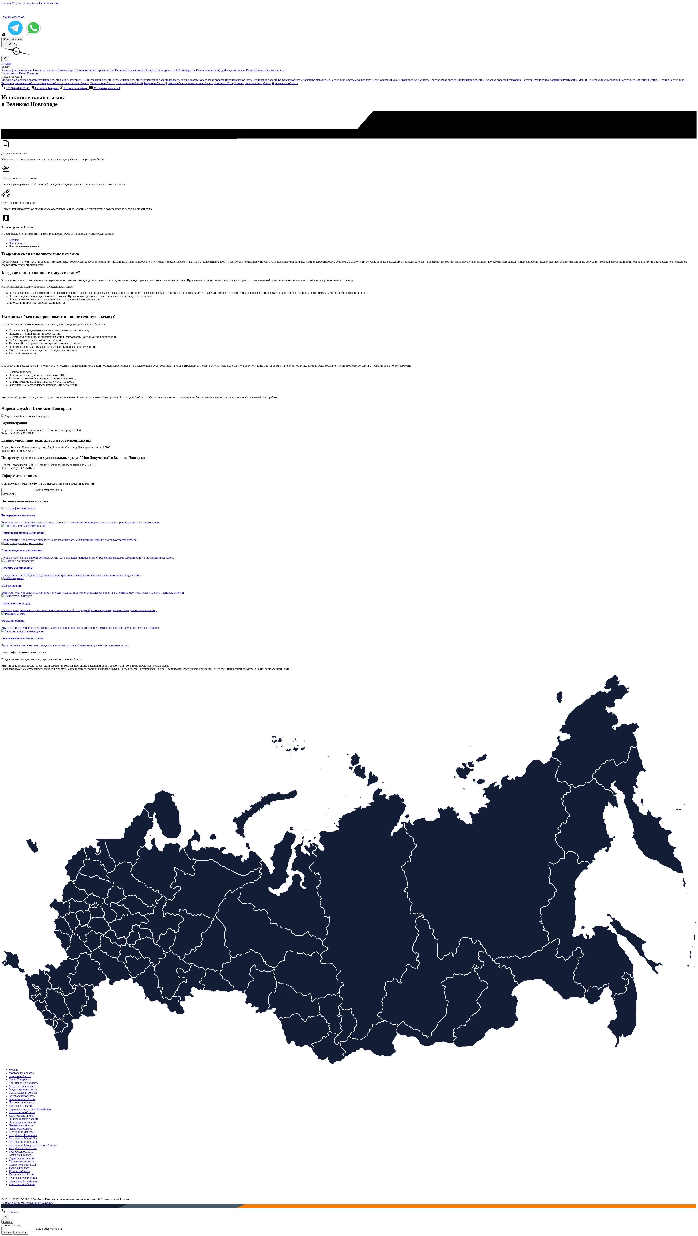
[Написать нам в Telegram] (16, 35)
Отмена (7, 1232)
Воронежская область (238, 79)
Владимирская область (154, 79)
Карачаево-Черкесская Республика (323, 79)
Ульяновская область (200, 83)
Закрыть (7, 1221)
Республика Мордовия (606, 79)
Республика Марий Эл (577, 79)
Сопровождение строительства (95, 70)
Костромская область (359, 79)
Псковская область (494, 79)
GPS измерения (185, 70)
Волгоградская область (183, 79)
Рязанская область (48, 79)
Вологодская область (211, 79)
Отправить (9, 494)
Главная (6, 3)
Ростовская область (27, 83)
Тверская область (154, 83)
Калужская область (290, 79)
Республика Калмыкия (548, 79)
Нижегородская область (414, 79)
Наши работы (29, 3)
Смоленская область (102, 83)
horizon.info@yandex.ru (39, 1202)
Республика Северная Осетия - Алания (645, 79)
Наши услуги (17, 243)
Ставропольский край (129, 83)
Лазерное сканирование (160, 70)
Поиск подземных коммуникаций (54, 70)
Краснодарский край (385, 79)
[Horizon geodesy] (40, 14)
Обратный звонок (12, 39)
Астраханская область (125, 79)
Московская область (24, 79)
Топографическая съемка (16, 70)
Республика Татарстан (23, 1148)
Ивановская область (264, 79)
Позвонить (13, 1212)
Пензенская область (470, 79)
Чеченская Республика (228, 83)
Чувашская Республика (256, 83)
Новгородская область (443, 79)
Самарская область (51, 83)
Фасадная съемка (234, 70)
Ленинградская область (96, 79)
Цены (42, 3)
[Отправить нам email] (4, 35)
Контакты (53, 3)
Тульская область (176, 83)
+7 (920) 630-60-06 (12, 17)
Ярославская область (285, 83)
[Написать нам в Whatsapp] (33, 35)
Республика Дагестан (520, 79)
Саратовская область (76, 83)
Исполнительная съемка (130, 70)
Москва (6, 79)
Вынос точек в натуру (210, 70)
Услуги (16, 3)
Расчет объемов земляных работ (266, 70)
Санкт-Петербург (71, 79)
